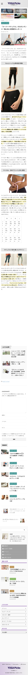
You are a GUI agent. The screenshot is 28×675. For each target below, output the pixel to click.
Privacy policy (16, 664)
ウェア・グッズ (6, 381)
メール (4, 421)
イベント (6, 551)
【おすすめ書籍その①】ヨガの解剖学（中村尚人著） (17, 455)
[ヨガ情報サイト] (14, 3)
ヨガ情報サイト (14, 670)
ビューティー (7, 554)
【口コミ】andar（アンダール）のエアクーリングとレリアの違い (17, 488)
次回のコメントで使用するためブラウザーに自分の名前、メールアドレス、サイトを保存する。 (13, 434)
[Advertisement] (14, 304)
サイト (3, 427)
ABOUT (6, 546)
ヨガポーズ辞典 (8, 548)
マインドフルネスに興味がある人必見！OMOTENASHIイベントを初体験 (18, 595)
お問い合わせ (7, 557)
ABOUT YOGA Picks (6, 664)
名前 (3, 415)
